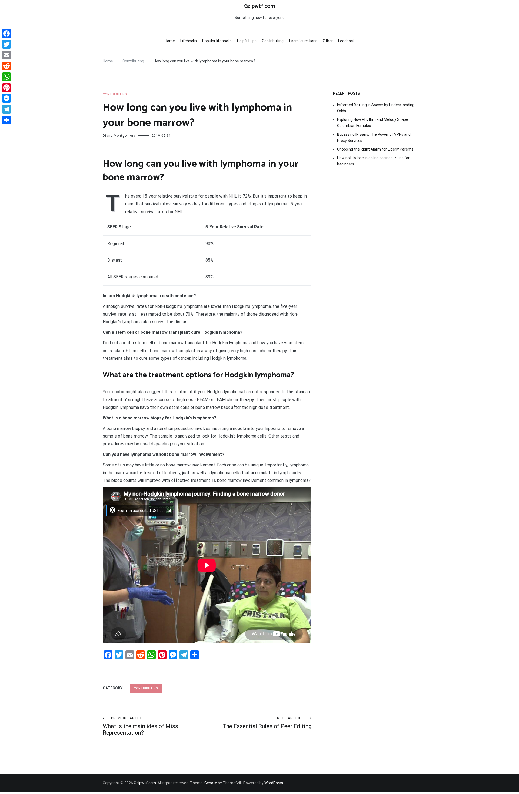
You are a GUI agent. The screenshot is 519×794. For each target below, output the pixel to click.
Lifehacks (188, 41)
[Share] (6, 120)
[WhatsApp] (6, 76)
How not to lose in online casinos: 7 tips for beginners (373, 161)
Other (328, 41)
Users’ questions (303, 41)
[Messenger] (6, 98)
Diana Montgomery (119, 136)
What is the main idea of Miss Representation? (140, 726)
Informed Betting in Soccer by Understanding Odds (375, 108)
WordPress (273, 783)
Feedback (346, 41)
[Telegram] (6, 109)
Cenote (210, 783)
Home (170, 41)
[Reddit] (6, 66)
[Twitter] (6, 44)
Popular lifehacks (217, 41)
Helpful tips (247, 41)
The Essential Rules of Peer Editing (266, 722)
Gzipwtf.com (259, 6)
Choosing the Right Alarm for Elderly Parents (375, 149)
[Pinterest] (6, 87)
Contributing (273, 41)
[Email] (6, 55)
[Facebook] (6, 33)
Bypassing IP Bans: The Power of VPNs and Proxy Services (374, 137)
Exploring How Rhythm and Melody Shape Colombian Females (372, 122)
